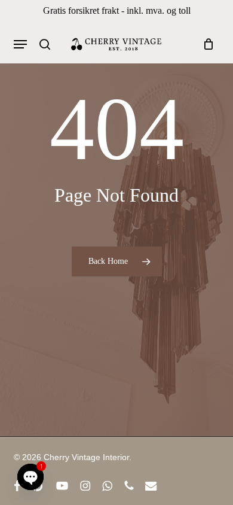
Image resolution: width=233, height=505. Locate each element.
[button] (20, 44)
